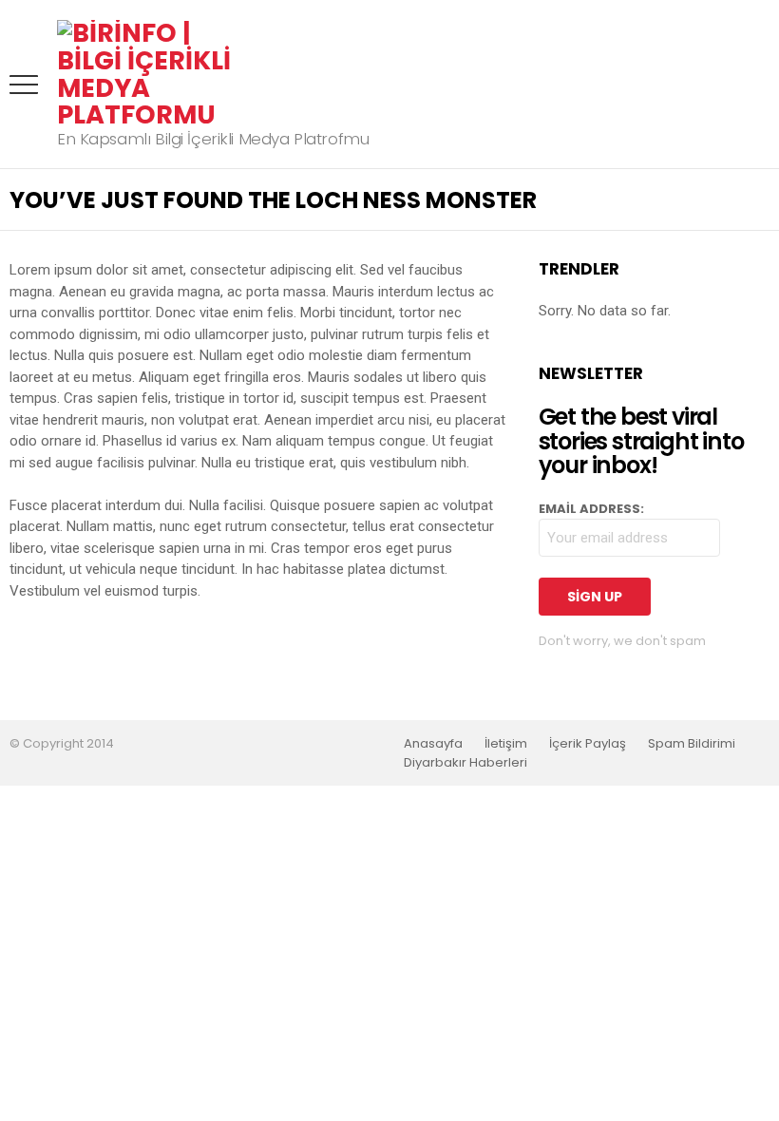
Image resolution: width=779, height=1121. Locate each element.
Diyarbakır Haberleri (465, 762)
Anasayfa (433, 743)
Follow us (717, 85)
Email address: (591, 509)
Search (755, 85)
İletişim (505, 743)
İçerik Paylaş (587, 743)
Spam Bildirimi (691, 743)
